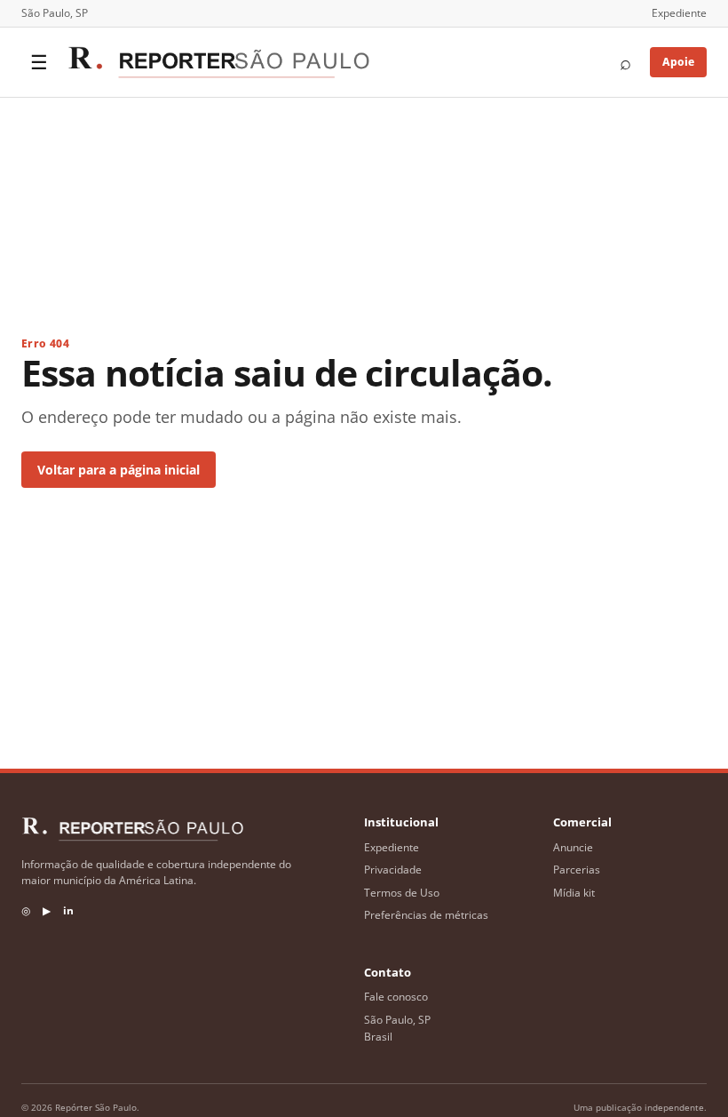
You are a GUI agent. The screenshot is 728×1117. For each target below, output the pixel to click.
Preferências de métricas (426, 914)
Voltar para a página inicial (118, 469)
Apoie (678, 61)
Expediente (679, 13)
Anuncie (573, 847)
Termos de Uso (401, 892)
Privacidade (393, 869)
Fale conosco (396, 996)
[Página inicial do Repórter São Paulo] (218, 62)
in (68, 910)
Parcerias (576, 869)
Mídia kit (574, 892)
